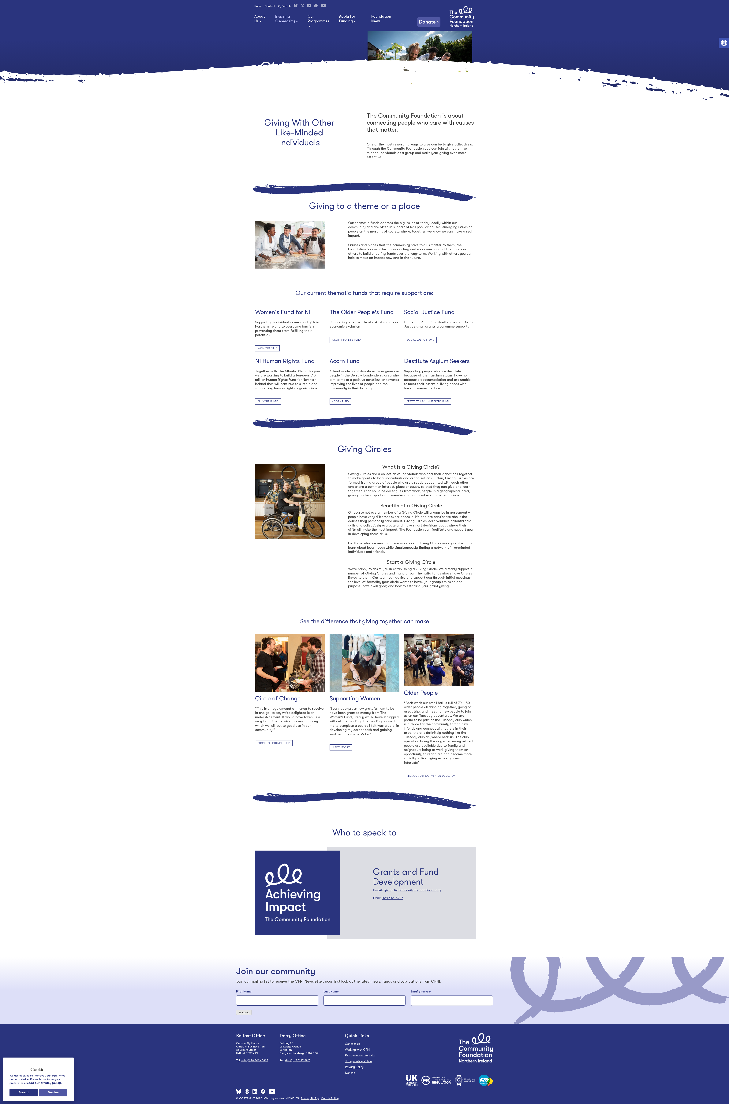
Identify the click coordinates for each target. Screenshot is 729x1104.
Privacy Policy (354, 1067)
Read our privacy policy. (44, 1083)
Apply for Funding (347, 18)
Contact (269, 6)
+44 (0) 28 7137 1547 (297, 1060)
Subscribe (244, 1012)
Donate (427, 22)
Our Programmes (318, 18)
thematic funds (367, 223)
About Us (259, 18)
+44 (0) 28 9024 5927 (254, 1060)
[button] (724, 43)
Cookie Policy (330, 1098)
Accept (23, 1092)
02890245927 (392, 898)
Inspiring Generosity (285, 18)
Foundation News (381, 18)
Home (257, 6)
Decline (53, 1092)
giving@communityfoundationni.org (412, 890)
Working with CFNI (357, 1049)
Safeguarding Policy (358, 1061)
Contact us (352, 1044)
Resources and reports (360, 1055)
